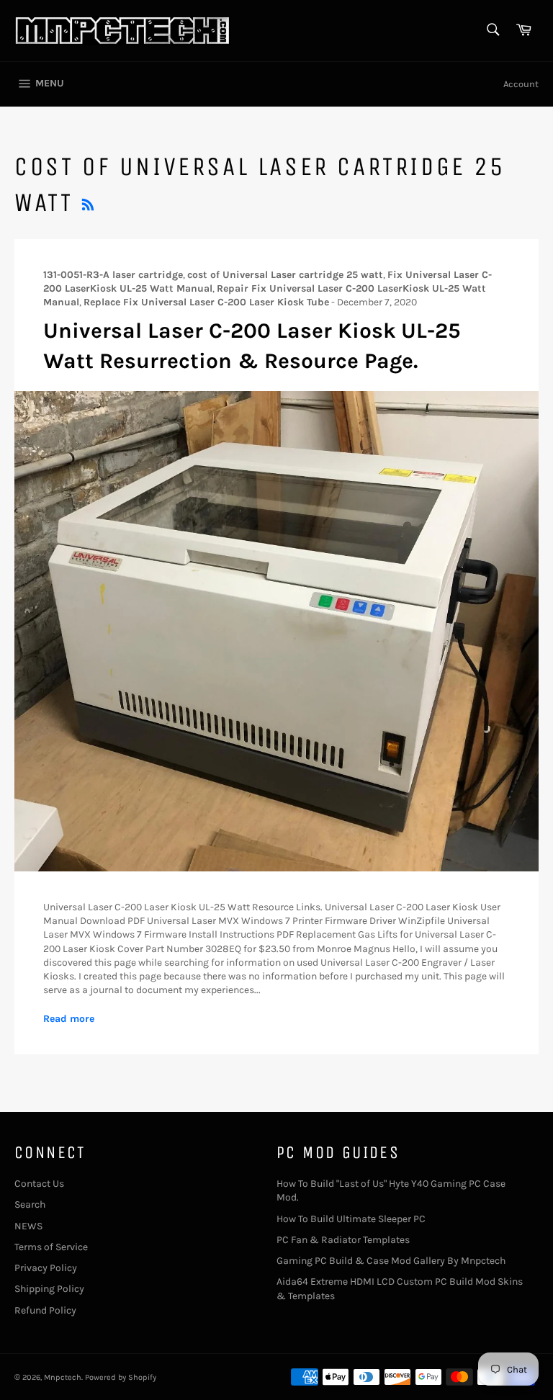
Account (521, 83)
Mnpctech (62, 1377)
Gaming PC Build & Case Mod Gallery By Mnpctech (390, 1261)
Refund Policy (45, 1310)
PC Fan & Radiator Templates (343, 1240)
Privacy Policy (45, 1268)
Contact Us (39, 1183)
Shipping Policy (49, 1289)
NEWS (28, 1226)
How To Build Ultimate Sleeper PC (351, 1219)
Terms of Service (51, 1247)
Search (29, 1204)
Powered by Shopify (120, 1377)
